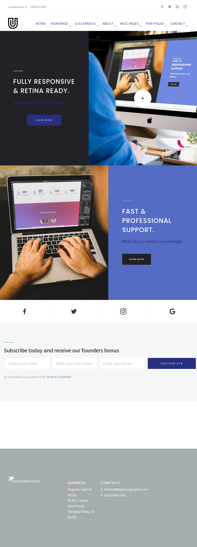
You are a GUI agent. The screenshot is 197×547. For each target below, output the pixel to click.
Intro (41, 24)
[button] (60, 23)
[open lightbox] (142, 98)
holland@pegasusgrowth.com (126, 489)
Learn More (44, 120)
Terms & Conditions (58, 377)
